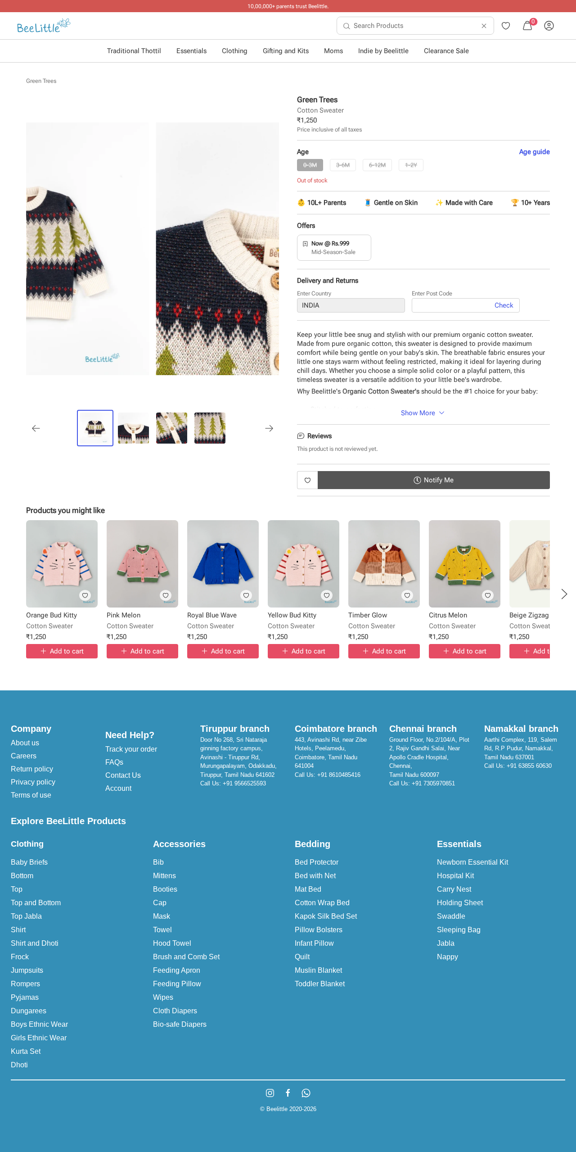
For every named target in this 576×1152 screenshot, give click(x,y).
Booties (165, 889)
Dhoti (19, 1065)
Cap (159, 903)
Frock (20, 957)
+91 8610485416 (338, 774)
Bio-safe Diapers (180, 1024)
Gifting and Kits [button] (286, 51)
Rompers (25, 984)
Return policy (32, 769)
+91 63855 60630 (529, 765)
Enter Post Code (432, 293)
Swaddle (451, 916)
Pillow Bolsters (318, 930)
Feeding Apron (176, 970)
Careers (23, 756)
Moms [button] (333, 51)
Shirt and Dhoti (34, 943)
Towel (162, 930)
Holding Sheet (460, 903)
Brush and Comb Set (186, 957)
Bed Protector (316, 862)
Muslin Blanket (318, 970)
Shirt (18, 930)
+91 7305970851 (433, 783)
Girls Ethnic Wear (39, 1038)
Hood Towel (172, 943)
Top (16, 889)
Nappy (447, 957)
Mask (161, 916)
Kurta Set (25, 1051)
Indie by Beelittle (383, 51)
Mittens (164, 876)
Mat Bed (308, 889)
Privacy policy (33, 782)
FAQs (114, 762)
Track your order (131, 749)
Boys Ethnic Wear (39, 1024)
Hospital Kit (455, 876)
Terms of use (31, 795)
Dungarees (28, 1011)
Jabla (445, 943)
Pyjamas (25, 997)
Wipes (163, 997)
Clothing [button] (235, 51)
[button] (564, 594)
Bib (158, 862)
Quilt (302, 957)
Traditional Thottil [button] (134, 51)
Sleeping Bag (459, 930)
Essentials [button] (191, 51)
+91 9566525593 (244, 783)
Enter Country (314, 293)
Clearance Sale (446, 51)
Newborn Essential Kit (472, 862)
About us (25, 743)
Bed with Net (315, 876)
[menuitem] (44, 25)
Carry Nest (454, 889)
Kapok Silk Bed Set (326, 916)
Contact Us (123, 775)
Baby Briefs (29, 862)
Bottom (22, 876)
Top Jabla (26, 916)
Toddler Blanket (320, 984)
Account (118, 788)
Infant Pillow (314, 943)
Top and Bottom (36, 903)
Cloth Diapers (175, 1011)
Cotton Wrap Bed (322, 903)
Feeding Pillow (177, 984)
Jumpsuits (27, 970)
